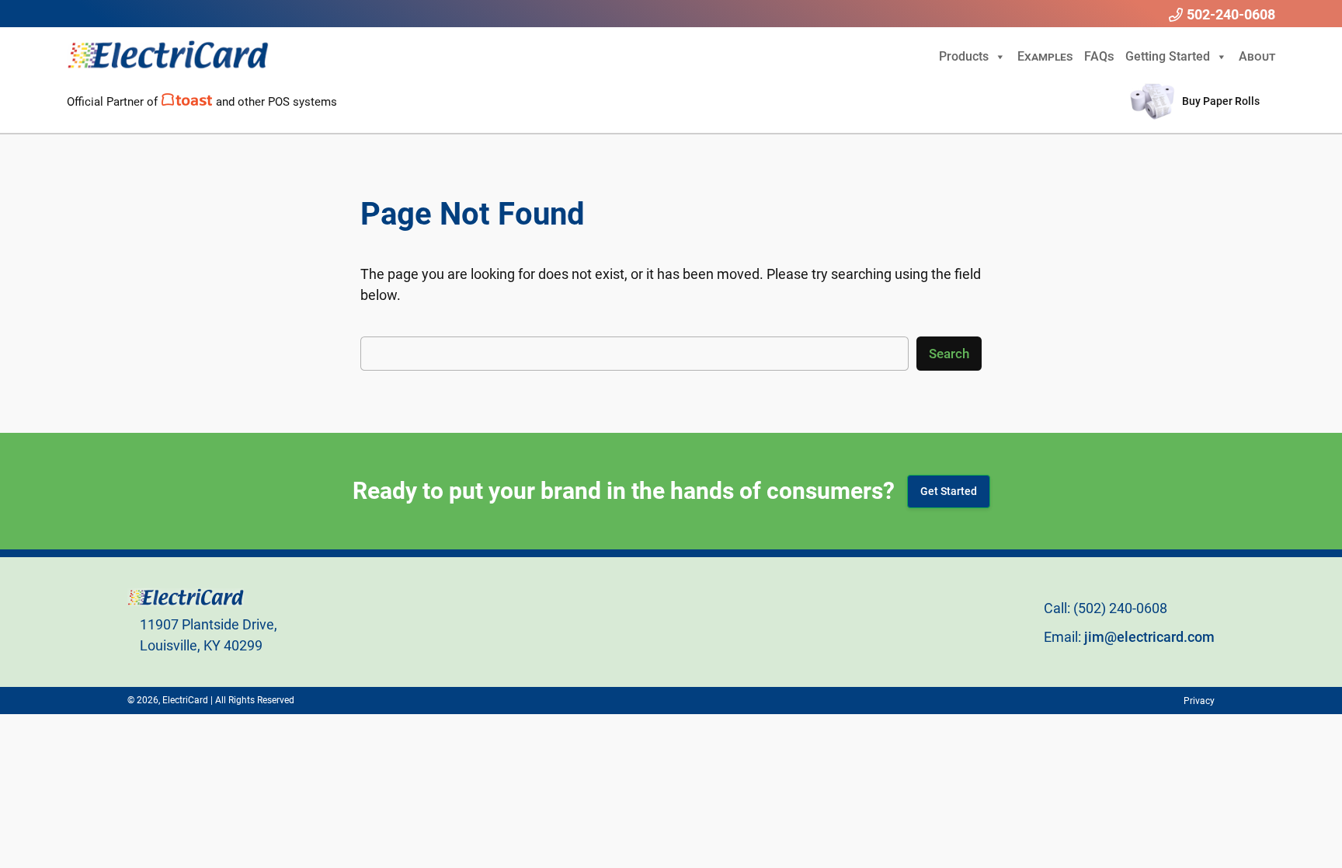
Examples (1045, 56)
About (1257, 56)
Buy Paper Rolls (1221, 101)
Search (949, 353)
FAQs (1099, 56)
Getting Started (1167, 56)
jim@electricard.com (1149, 637)
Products (964, 56)
